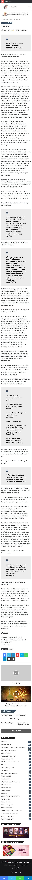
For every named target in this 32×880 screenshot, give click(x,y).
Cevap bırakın (16, 731)
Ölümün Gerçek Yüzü (8, 805)
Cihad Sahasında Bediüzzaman (11, 796)
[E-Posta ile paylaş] (9, 659)
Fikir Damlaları (6, 790)
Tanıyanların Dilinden (8, 816)
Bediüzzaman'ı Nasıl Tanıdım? (10, 762)
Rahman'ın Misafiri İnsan (9, 756)
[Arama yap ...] (30, 7)
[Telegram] (4, 659)
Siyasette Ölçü (21, 715)
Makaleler (5, 764)
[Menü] (2, 7)
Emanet (10, 649)
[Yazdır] (13, 659)
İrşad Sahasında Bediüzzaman (11, 782)
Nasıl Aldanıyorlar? (7, 807)
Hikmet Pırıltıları (6, 753)
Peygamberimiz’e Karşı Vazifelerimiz (23, 723)
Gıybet (19, 719)
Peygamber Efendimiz (10, 773)
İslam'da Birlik (6, 802)
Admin (5, 30)
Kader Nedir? (6, 779)
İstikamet (5, 793)
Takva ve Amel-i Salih (8, 719)
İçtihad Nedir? (6, 784)
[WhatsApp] (26, 655)
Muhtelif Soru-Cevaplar (9, 750)
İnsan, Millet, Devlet (14, 19)
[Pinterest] (17, 655)
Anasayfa (5, 19)
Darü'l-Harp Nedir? (7, 819)
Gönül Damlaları (6, 776)
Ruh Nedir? (5, 770)
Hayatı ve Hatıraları (7, 759)
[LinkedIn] (13, 655)
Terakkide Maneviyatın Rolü (10, 813)
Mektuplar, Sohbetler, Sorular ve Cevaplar (14, 747)
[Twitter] (9, 655)
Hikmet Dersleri (6, 744)
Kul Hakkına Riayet (7, 723)
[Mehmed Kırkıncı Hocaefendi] (11, 6)
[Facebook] (4, 655)
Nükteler (4, 741)
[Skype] (22, 655)
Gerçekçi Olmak (6, 715)
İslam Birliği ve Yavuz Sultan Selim (12, 810)
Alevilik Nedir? (6, 799)
